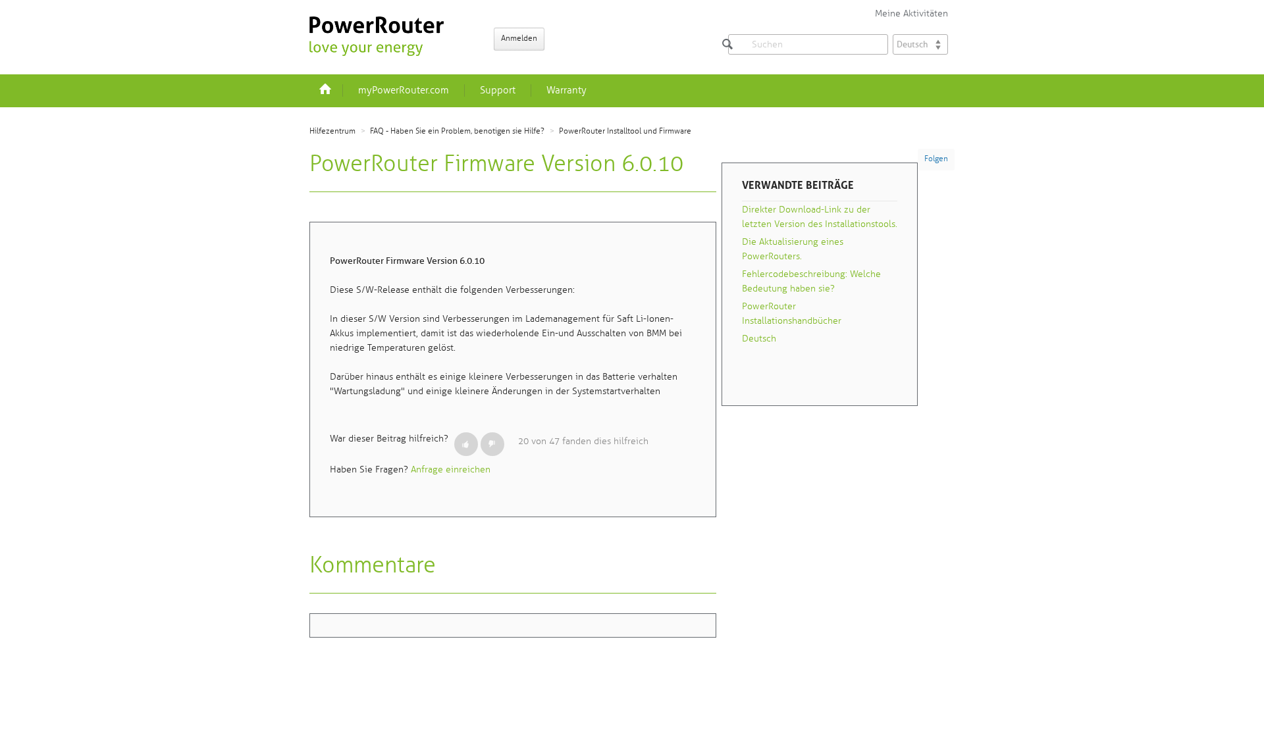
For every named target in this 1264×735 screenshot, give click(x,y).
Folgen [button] (936, 159)
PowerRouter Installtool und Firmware (625, 131)
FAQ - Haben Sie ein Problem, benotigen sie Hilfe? (457, 131)
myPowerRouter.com (403, 90)
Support (497, 90)
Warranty (566, 90)
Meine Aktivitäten (911, 13)
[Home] (376, 36)
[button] (466, 444)
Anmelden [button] (519, 38)
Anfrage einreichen (450, 469)
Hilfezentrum (332, 131)
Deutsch (759, 338)
